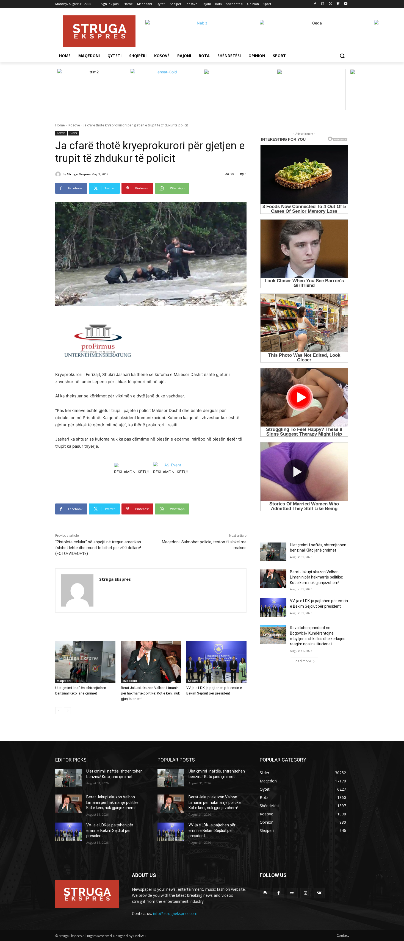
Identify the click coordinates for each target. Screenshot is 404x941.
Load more (302, 661)
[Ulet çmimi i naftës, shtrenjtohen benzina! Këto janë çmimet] (85, 662)
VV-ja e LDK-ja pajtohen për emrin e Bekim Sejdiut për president (109, 830)
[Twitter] (330, 4)
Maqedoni (64, 681)
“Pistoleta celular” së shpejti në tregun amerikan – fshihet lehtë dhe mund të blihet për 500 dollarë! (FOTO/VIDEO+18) (100, 547)
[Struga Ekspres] (58, 174)
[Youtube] (345, 4)
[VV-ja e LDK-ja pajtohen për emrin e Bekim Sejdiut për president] (216, 662)
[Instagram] (323, 4)
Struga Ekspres (79, 174)
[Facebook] (315, 4)
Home (60, 125)
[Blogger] (265, 893)
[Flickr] (292, 893)
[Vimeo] (338, 4)
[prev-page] (58, 710)
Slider (73, 133)
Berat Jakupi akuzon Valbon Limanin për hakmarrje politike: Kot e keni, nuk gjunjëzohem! (150, 693)
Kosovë (74, 125)
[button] (342, 55)
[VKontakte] (319, 893)
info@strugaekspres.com (175, 913)
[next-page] (67, 710)
